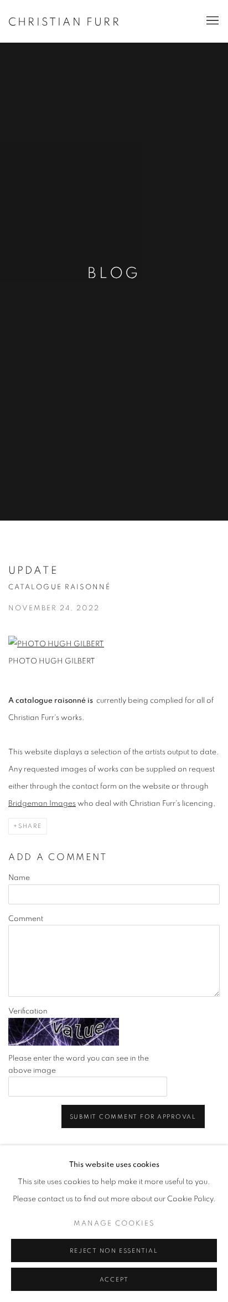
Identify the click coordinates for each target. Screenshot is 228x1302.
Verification (28, 1011)
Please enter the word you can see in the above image (78, 1064)
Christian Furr (64, 22)
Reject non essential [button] (114, 1251)
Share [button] (30, 826)
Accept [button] (114, 1280)
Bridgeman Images (42, 803)
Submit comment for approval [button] (133, 1117)
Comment (25, 919)
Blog (114, 273)
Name (19, 878)
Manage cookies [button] (114, 1223)
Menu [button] (211, 21)
